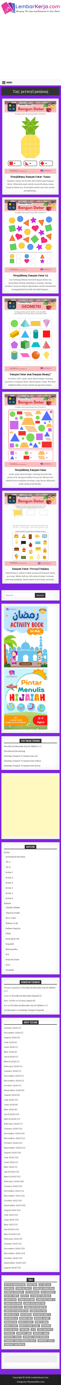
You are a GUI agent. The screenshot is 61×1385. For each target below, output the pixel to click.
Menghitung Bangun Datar (30, 469)
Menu (9, 82)
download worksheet (14, 1292)
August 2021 (10, 1210)
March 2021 (10, 1234)
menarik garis (26, 1318)
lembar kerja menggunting (16, 1310)
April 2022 (9, 1172)
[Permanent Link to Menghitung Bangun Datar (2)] (30, 236)
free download (32, 1292)
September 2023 (12, 1090)
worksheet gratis (46, 1340)
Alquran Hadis (13, 913)
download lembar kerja (44, 1288)
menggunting (10, 1322)
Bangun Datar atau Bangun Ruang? (30, 374)
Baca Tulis (11, 918)
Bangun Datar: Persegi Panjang (30, 568)
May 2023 (9, 1109)
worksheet (9, 1333)
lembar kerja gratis (13, 1307)
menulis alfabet (26, 1322)
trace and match (45, 1329)
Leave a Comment (43, 103)
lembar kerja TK (11, 1314)
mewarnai (46, 1325)
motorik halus (11, 1329)
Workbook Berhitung (14, 751)
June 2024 (9, 1047)
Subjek (7, 903)
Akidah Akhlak (13, 907)
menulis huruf (11, 1325)
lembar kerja (10, 1299)
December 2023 (12, 1076)
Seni (8, 965)
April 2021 (9, 1229)
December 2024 (12, 1033)
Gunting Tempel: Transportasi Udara (22, 761)
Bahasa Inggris (13, 928)
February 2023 (11, 1124)
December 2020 (12, 1248)
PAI (7, 954)
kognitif (24, 1295)
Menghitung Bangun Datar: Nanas (30, 176)
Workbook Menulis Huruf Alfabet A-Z (23, 746)
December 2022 (12, 1133)
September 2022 (12, 1148)
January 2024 (11, 1071)
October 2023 (11, 1085)
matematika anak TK (42, 1314)
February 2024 (11, 1066)
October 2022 (11, 1143)
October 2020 (11, 1258)
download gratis (23, 1288)
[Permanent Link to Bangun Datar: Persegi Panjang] (30, 529)
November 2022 (12, 1138)
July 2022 (9, 1157)
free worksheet (48, 1292)
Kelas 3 (9, 883)
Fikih (8, 933)
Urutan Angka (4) (26, 1000)
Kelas (7, 852)
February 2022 (11, 1181)
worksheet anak (24, 1333)
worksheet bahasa (13, 1336)
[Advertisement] (30, 46)
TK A (8, 862)
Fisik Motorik (12, 939)
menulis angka (42, 1322)
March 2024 (10, 1061)
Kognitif (21, 108)
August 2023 (10, 1095)
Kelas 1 (24, 306)
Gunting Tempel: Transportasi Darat (22, 766)
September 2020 (12, 1263)
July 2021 (9, 1215)
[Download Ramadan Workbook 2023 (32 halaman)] (25, 666)
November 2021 (12, 1196)
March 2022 (10, 1176)
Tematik (10, 970)
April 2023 (9, 1114)
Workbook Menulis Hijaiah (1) (26, 996)
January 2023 (11, 1128)
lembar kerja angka (13, 1303)
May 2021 (9, 1224)
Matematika (32, 108)
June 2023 (9, 1104)
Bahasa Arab (12, 923)
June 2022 (9, 1162)
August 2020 (10, 1268)
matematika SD (11, 1318)
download (9, 1288)
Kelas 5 (9, 893)
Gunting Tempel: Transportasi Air (21, 756)
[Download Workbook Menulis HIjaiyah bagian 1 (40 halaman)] (25, 729)
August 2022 (10, 1152)
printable (24, 1329)
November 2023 (12, 1081)
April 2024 (9, 1057)
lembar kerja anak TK (46, 1299)
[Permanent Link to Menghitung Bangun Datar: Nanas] (30, 137)
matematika (26, 1314)
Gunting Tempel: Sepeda (31, 1010)
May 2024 (9, 1052)
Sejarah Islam (12, 959)
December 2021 (12, 1191)
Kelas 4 (9, 888)
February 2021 (11, 1239)
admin (13, 103)
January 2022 (11, 1186)
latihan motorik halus (40, 1295)
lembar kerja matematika (35, 1307)
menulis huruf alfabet (29, 1325)
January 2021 (11, 1244)
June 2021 (9, 1220)
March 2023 (10, 1119)
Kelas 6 (9, 898)
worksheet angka (41, 1333)
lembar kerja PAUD (38, 1310)
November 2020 (12, 1253)
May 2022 (9, 1167)
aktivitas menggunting (15, 1284)
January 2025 (11, 1028)
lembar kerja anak (26, 1299)
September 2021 (12, 1205)
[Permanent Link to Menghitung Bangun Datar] (30, 430)
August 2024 (10, 1037)
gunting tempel (11, 1295)
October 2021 (11, 1200)
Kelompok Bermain (19, 207)
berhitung (32, 1284)
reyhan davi (10, 1010)
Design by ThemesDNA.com (30, 1382)
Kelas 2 (9, 877)
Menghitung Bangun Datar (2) (30, 275)
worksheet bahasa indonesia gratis (20, 1340)
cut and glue (44, 1284)
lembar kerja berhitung (34, 1303)
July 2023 (9, 1100)
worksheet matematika (14, 1344)
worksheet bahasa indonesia (36, 1336)
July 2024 (9, 1042)
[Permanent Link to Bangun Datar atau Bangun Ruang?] (30, 334)
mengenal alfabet (42, 1318)
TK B (42, 108)
